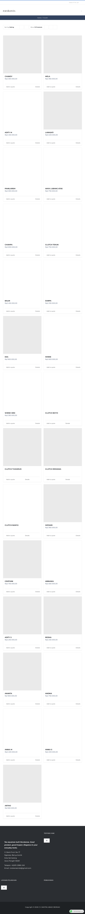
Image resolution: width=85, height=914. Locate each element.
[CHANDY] (22, 54)
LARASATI (49, 132)
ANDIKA (48, 693)
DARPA (48, 301)
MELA (47, 76)
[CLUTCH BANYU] (22, 503)
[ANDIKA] (63, 671)
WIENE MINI (10, 413)
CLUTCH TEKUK (52, 245)
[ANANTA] (22, 671)
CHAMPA (8, 245)
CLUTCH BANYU (12, 525)
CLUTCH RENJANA (53, 469)
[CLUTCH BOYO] (63, 391)
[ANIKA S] (63, 728)
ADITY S (8, 637)
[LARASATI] (63, 110)
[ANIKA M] (22, 728)
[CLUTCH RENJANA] (63, 447)
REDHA (48, 637)
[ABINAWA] (63, 559)
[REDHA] (63, 615)
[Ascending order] (26, 27)
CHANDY (8, 76)
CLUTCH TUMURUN (13, 469)
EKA (6, 357)
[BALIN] (22, 279)
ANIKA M (8, 750)
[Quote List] (78, 10)
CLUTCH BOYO (51, 413)
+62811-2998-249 (18, 865)
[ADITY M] (22, 110)
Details (37, 87)
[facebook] (3, 2)
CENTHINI (9, 581)
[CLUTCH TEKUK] (63, 223)
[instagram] (7, 2)
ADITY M (8, 132)
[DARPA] (63, 279)
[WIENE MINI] (22, 391)
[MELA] (63, 54)
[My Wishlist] (81, 10)
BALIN (7, 301)
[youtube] (10, 2)
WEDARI (49, 525)
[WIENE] (63, 335)
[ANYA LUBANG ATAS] (63, 167)
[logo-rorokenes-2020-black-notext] (9, 9)
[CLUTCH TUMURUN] (22, 447)
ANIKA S (48, 750)
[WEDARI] (63, 503)
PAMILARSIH (10, 189)
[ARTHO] (22, 784)
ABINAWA (49, 581)
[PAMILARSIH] (22, 167)
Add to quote (10, 87)
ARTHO (8, 806)
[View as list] (55, 27)
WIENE (48, 357)
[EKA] (22, 335)
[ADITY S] (22, 615)
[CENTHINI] (22, 559)
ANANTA (8, 693)
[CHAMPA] (22, 223)
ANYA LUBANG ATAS (54, 189)
